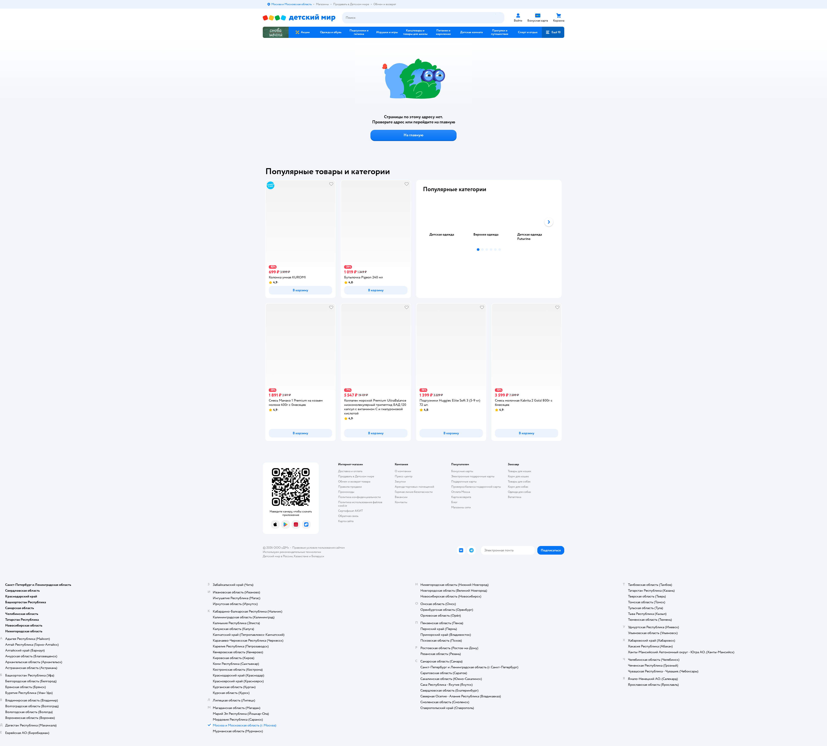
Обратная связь (348, 516)
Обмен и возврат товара (354, 481)
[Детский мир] (299, 17)
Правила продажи (350, 487)
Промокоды (346, 492)
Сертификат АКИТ (350, 511)
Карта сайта (345, 521)
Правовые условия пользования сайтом (318, 547)
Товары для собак (519, 481)
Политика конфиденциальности (359, 497)
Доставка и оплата (350, 471)
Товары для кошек (519, 471)
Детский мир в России (278, 556)
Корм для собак (518, 487)
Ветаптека (514, 497)
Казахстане (301, 556)
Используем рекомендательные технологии (292, 552)
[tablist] (489, 222)
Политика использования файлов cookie (360, 503)
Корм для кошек (518, 476)
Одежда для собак (519, 492)
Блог (454, 502)
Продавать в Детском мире (356, 476)
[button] (553, 32)
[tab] (445, 222)
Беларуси (317, 556)
